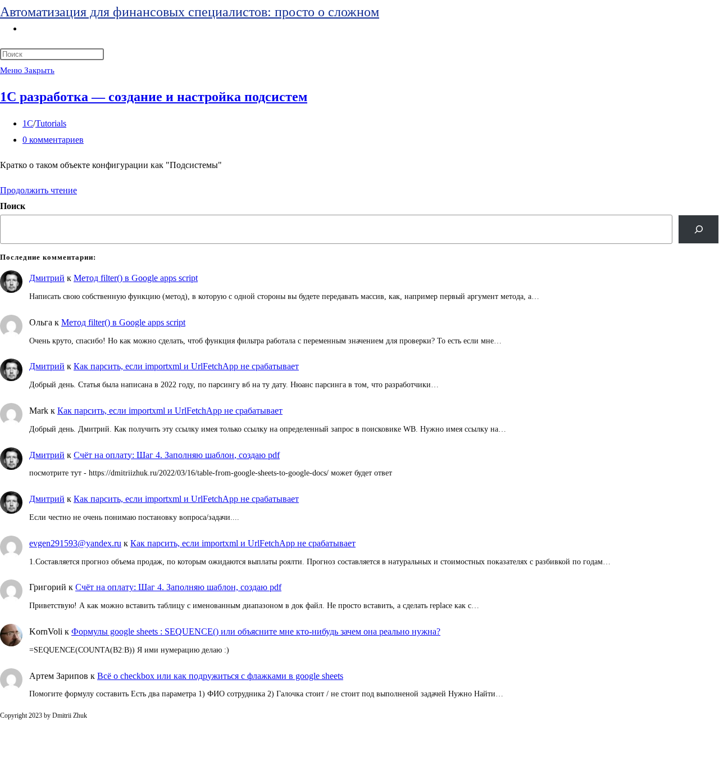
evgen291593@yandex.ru (75, 543)
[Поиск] (698, 229)
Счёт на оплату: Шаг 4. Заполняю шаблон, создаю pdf (177, 455)
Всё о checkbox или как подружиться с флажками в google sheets (220, 676)
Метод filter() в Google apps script (136, 278)
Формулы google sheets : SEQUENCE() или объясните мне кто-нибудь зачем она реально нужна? (255, 631)
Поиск (12, 206)
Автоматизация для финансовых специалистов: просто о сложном (189, 11)
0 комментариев (53, 139)
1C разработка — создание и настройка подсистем (153, 96)
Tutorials (50, 123)
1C (27, 123)
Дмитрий (47, 278)
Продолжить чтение (38, 190)
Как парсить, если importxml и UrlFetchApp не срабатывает (186, 366)
